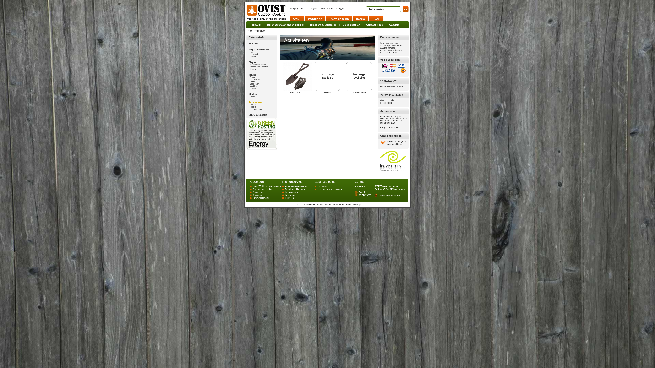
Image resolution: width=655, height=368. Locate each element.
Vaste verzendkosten (391, 50)
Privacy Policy (259, 192)
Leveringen (290, 195)
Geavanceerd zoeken (263, 189)
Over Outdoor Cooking (267, 186)
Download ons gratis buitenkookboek (396, 142)
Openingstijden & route (389, 195)
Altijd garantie (387, 48)
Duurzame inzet (389, 52)
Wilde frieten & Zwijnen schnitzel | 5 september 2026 (393, 118)
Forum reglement (260, 198)
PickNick (327, 92)
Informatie (322, 186)
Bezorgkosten (291, 192)
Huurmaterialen (359, 92)
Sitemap (357, 204)
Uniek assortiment (389, 43)
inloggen (340, 8)
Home (249, 31)
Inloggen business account (329, 189)
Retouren (289, 198)
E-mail (362, 192)
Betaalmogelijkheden (295, 189)
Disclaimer (258, 195)
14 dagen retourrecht (391, 45)
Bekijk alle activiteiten (390, 127)
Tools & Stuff (295, 92)
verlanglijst (312, 8)
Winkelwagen (326, 8)
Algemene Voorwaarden (296, 186)
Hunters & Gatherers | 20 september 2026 (391, 122)
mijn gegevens (296, 8)
